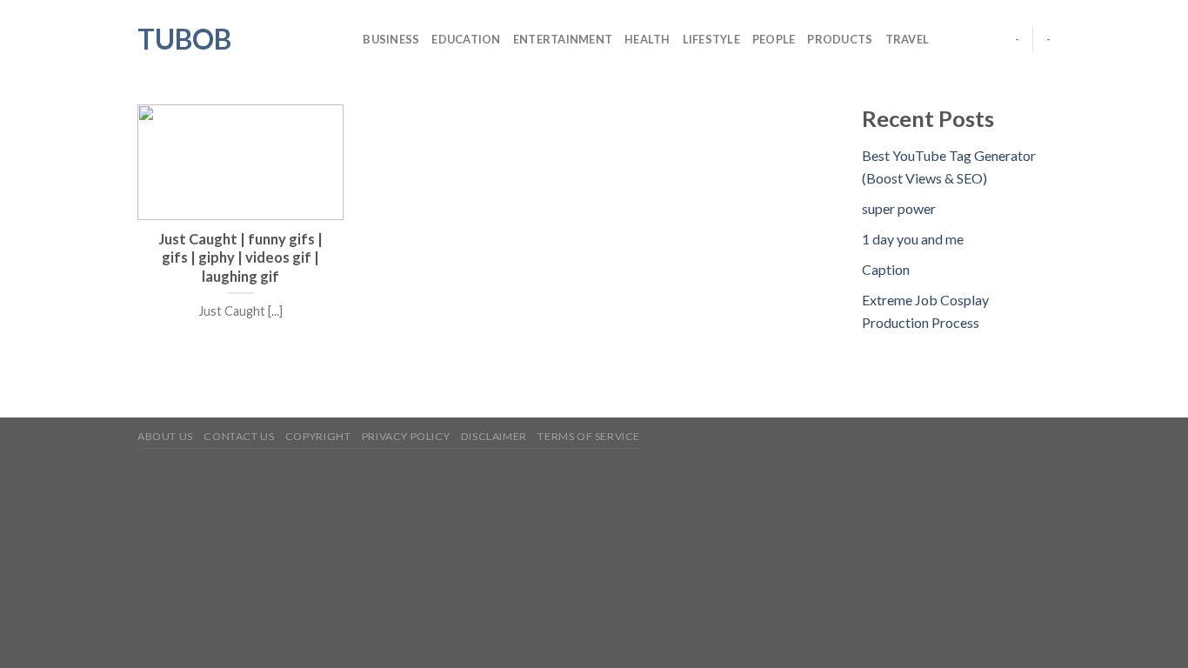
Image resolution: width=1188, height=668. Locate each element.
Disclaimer (494, 436)
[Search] (343, 39)
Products (839, 39)
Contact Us (239, 436)
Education (465, 39)
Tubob (184, 39)
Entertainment (562, 39)
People (774, 39)
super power (899, 208)
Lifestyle (711, 39)
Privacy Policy (406, 436)
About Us (165, 436)
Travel (907, 39)
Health (647, 39)
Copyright (318, 436)
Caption (886, 269)
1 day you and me (913, 238)
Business (391, 39)
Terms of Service (588, 436)
